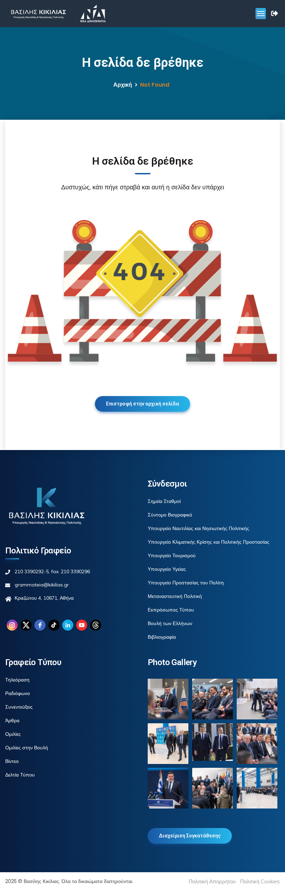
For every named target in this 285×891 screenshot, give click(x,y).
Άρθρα (12, 720)
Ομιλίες (13, 734)
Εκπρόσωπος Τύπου (171, 610)
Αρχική (122, 85)
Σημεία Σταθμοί (164, 501)
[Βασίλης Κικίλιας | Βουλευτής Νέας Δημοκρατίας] (38, 13)
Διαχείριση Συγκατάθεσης (190, 835)
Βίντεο (12, 761)
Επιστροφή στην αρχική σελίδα (142, 404)
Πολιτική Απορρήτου (212, 881)
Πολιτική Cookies (260, 881)
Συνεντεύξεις (19, 707)
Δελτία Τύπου (20, 775)
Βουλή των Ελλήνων (170, 623)
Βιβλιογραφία (162, 637)
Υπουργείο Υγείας (167, 569)
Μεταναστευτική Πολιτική (175, 596)
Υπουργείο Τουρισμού (172, 555)
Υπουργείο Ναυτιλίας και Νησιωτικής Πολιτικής (198, 528)
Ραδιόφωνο (17, 693)
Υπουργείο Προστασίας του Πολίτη (186, 582)
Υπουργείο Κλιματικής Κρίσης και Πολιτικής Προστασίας (208, 542)
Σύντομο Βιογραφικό (170, 515)
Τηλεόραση (17, 680)
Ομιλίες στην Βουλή (26, 747)
